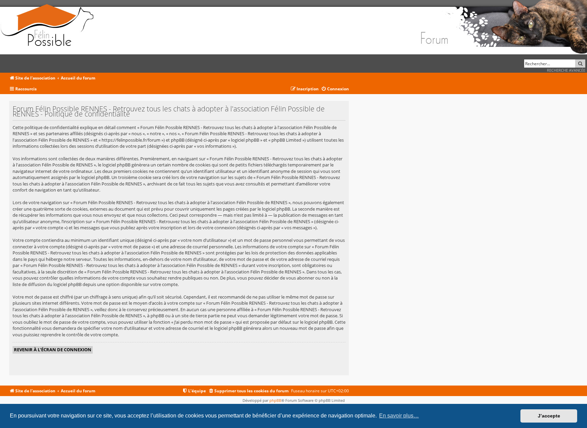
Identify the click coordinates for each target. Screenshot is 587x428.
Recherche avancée (566, 70)
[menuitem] (335, 89)
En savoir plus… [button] (399, 415)
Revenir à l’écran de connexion (52, 349)
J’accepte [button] (549, 415)
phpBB (275, 400)
